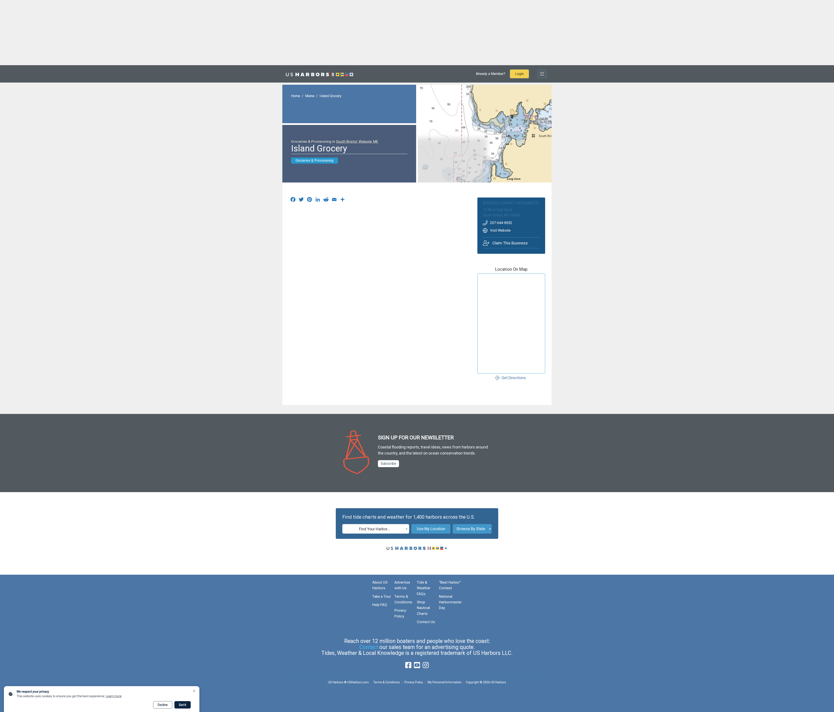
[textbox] (376, 529)
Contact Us (426, 622)
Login (519, 74)
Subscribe (388, 463)
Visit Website (500, 230)
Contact (368, 647)
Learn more (114, 696)
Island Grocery (330, 96)
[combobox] (375, 529)
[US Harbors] (319, 74)
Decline (163, 705)
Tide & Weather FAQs (423, 588)
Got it (182, 705)
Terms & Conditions (386, 682)
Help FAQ (379, 604)
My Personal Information (444, 682)
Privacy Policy (413, 682)
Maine (309, 96)
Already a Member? (490, 74)
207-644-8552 (501, 223)
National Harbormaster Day (450, 602)
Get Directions (513, 377)
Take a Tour (381, 596)
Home (295, 96)
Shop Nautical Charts (423, 608)
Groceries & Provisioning (314, 160)
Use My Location (431, 528)
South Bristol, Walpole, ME (357, 141)
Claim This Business (510, 243)
